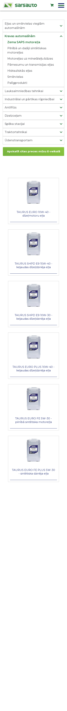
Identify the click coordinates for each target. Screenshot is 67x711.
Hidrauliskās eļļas (19, 70)
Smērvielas (15, 76)
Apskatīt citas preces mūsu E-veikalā (33, 151)
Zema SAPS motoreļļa (23, 42)
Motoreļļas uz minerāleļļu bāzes (30, 58)
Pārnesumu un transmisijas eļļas (30, 64)
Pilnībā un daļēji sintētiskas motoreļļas (26, 50)
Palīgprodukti (17, 83)
